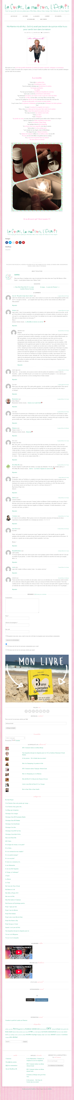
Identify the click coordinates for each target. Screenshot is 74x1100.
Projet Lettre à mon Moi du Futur (14, 917)
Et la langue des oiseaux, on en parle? (15, 844)
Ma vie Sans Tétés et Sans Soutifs (30, 789)
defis (38, 1029)
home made (8, 1032)
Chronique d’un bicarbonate (12, 824)
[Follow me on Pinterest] (37, 711)
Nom (7, 616)
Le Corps (25, 16)
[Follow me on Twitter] (29, 711)
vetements (58, 1034)
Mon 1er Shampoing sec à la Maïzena (31, 774)
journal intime (25, 1032)
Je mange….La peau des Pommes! (49, 287)
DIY (49, 1028)
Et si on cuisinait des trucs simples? (14, 851)
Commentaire (8, 597)
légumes (39, 1032)
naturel (65, 1032)
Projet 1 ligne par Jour (11, 907)
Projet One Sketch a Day (11, 920)
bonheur (28, 1029)
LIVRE (30, 1032)
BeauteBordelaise (16, 551)
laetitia (28, 32)
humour (14, 1032)
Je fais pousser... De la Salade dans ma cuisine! (34, 758)
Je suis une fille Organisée (11, 869)
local (34, 1032)
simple (43, 1034)
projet (24, 1034)
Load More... (30, 1000)
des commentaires (11, 1065)
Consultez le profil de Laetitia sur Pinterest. (16, 1020)
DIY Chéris (8, 841)
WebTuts (50, 1089)
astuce (44, 264)
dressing (53, 1029)
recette (28, 1034)
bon (24, 1029)
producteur (20, 1034)
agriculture (11, 1029)
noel (6, 1034)
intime (17, 1032)
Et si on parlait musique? (11, 855)
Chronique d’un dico (10, 827)
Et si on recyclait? (10, 858)
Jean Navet (15, 528)
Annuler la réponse (41, 594)
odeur (38, 266)
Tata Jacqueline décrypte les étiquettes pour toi (17, 931)
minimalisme (52, 1032)
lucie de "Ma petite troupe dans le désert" (22, 296)
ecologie (57, 1029)
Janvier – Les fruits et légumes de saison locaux (41, 468)
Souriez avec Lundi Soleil (34, 403)
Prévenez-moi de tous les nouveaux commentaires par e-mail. (23, 646)
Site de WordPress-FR (11, 1069)
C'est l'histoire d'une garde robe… (14, 806)
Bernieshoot (15, 399)
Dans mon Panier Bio (10, 838)
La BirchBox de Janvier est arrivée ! (34, 322)
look (36, 1032)
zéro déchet (13, 1037)
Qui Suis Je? (14, 16)
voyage (7, 1037)
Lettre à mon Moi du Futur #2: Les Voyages (33, 784)
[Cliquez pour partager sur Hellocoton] (13, 242)
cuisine (34, 1028)
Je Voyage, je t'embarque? (11, 872)
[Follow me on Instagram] (40, 711)
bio (14, 1028)
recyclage (34, 1034)
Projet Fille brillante (10, 913)
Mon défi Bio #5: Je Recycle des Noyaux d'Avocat (35, 779)
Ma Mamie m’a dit (30, 264)
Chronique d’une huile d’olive (13, 834)
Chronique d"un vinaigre (11, 813)
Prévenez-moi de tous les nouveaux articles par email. (21, 650)
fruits (62, 1029)
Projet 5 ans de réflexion (11, 910)
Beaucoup (28, 432)
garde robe (65, 1029)
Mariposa (14, 428)
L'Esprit (7, 875)
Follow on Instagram (42, 1000)
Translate (17, 740)
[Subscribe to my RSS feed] (47, 711)
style (46, 1034)
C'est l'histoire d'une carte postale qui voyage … (17, 803)
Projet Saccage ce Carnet (11, 924)
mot (58, 1032)
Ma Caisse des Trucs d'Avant (12, 886)
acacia (13, 567)
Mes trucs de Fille (9, 896)
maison (30, 266)
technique (43, 266)
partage (12, 1034)
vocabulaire (64, 1034)
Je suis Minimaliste (10, 865)
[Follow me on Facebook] (26, 711)
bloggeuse (19, 1029)
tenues (49, 1034)
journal (20, 1032)
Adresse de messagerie (11, 622)
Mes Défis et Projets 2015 (11, 893)
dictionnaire (43, 1029)
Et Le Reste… (58, 16)
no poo (9, 1034)
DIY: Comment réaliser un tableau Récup (32, 748)
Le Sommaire (31, 19)
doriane (14, 310)
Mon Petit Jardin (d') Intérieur (13, 900)
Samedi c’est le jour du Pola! (12, 927)
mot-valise (61, 1032)
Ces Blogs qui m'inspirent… (12, 810)
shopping (39, 1034)
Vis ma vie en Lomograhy (12, 938)
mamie (34, 266)
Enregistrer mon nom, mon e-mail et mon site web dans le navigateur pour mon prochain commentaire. (33, 636)
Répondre (14, 305)
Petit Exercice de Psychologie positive (15, 903)
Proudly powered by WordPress (29, 1089)
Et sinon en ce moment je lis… (13, 862)
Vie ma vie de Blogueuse (11, 934)
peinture (16, 1034)
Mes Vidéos (43, 19)
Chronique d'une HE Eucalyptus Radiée (15, 817)
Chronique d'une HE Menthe (12, 820)
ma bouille (44, 1032)
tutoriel (53, 1034)
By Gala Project (9, 800)
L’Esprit (47, 16)
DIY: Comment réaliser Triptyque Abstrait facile (34, 768)
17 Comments (45, 32)
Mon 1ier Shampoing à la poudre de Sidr (32, 763)
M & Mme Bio (16, 465)
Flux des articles (11, 1062)
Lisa (35, 594)
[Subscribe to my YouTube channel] (44, 711)
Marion (14, 497)
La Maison (36, 16)
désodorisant (64, 264)
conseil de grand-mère (53, 264)
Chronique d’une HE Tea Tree (13, 831)
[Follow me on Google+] (33, 711)
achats (6, 1029)
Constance (14, 516)
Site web (7, 629)
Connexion (8, 1058)
